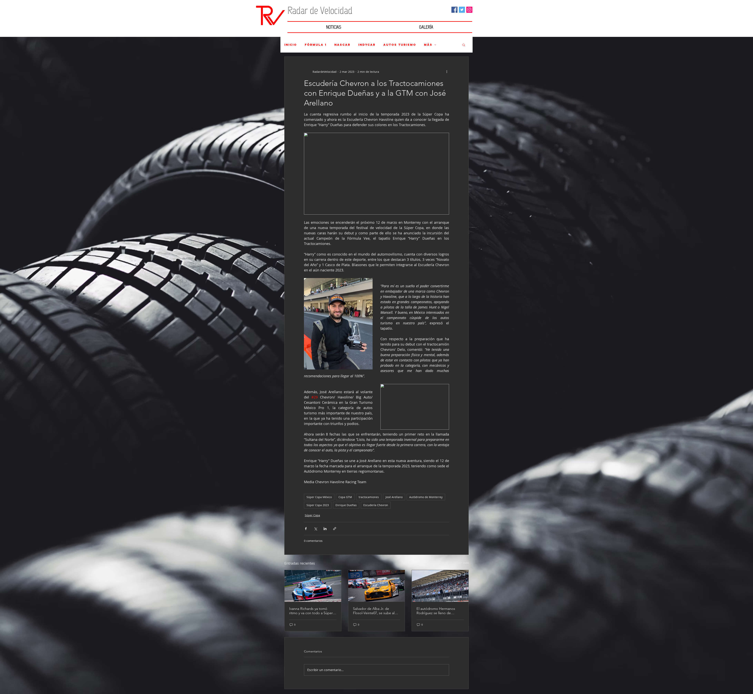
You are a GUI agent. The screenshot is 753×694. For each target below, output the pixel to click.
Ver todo (463, 563)
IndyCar (367, 44)
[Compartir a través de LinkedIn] (325, 528)
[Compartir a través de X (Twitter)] (315, 528)
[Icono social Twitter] (462, 10)
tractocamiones (369, 497)
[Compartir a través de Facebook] (306, 528)
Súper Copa (312, 515)
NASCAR (342, 44)
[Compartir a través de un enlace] (334, 528)
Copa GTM (345, 497)
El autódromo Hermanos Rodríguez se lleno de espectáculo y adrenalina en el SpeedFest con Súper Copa (438, 611)
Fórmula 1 (315, 44)
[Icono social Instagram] (469, 10)
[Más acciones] (446, 71)
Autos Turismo (399, 44)
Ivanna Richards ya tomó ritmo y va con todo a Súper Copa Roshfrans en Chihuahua (311, 611)
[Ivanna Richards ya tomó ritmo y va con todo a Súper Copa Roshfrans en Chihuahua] (313, 586)
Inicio (290, 44)
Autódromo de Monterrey (426, 497)
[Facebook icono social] (454, 10)
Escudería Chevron (375, 505)
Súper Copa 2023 (317, 505)
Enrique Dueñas (346, 505)
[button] (464, 44)
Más (428, 44)
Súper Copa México (319, 497)
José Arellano (394, 497)
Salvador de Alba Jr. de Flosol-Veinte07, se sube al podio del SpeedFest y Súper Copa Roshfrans (376, 611)
